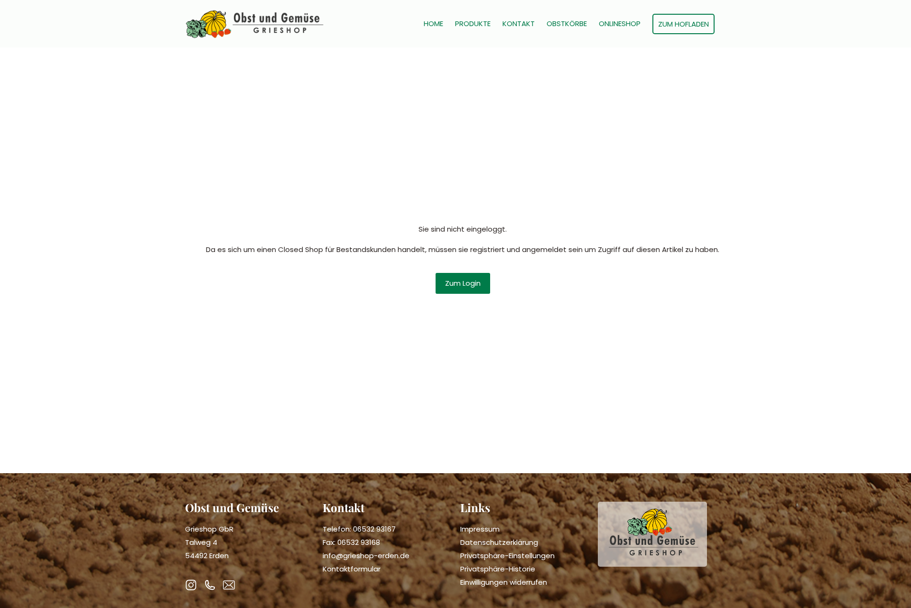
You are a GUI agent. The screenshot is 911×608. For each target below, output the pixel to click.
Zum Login (463, 283)
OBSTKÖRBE (567, 23)
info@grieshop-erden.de (366, 556)
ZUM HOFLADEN (683, 24)
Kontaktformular (352, 569)
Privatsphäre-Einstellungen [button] (507, 556)
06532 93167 (374, 529)
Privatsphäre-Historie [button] (497, 569)
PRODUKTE (473, 23)
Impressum (480, 529)
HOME (433, 23)
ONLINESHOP (620, 23)
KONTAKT (518, 23)
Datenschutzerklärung (499, 542)
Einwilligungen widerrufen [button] (503, 582)
